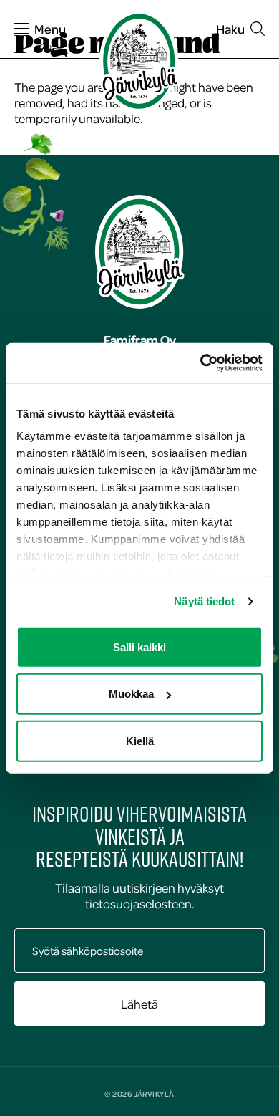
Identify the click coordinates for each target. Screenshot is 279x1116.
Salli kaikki (139, 646)
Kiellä (140, 740)
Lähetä (139, 1003)
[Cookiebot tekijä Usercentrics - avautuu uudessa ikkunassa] (201, 363)
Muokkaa (131, 694)
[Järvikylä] (139, 61)
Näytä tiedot (204, 601)
